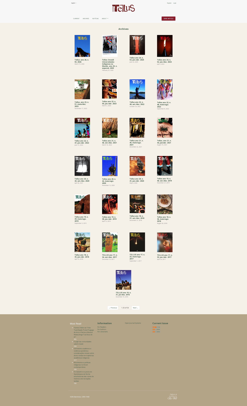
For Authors (101, 329)
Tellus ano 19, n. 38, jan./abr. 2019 (109, 218)
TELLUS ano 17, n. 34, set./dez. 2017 (109, 256)
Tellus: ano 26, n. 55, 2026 (82, 61)
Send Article (168, 18)
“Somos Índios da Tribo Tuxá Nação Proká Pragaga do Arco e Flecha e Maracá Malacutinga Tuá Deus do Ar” (84, 332)
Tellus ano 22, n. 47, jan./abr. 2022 (82, 142)
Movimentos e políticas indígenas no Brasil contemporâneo (82, 364)
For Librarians (102, 332)
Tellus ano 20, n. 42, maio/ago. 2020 (109, 181)
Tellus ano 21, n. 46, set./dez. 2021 (109, 142)
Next (135, 308)
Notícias (95, 18)
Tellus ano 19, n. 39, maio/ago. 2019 (81, 219)
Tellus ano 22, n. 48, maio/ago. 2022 (164, 104)
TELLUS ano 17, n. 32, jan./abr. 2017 (164, 256)
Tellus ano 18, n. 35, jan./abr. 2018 (82, 256)
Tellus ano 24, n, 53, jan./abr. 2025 (137, 59)
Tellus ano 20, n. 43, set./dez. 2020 (82, 180)
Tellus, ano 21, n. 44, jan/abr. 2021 (164, 141)
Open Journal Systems (133, 323)
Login (174, 3)
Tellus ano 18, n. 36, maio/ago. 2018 (164, 219)
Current (76, 18)
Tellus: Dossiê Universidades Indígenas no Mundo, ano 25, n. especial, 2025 (109, 64)
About (104, 18)
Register (169, 3)
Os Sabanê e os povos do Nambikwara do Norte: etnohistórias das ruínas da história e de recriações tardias (84, 376)
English (74, 3)
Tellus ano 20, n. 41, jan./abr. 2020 (137, 180)
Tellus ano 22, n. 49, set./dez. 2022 (137, 103)
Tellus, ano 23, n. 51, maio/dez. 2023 (82, 104)
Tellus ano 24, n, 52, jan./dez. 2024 (164, 61)
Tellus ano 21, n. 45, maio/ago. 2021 (136, 142)
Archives (86, 18)
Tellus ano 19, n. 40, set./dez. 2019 (164, 179)
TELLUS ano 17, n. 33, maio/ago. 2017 (137, 256)
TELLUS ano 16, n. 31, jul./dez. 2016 (123, 293)
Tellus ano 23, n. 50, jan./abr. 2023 (109, 102)
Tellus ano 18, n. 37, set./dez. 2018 (137, 217)
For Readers (101, 327)
